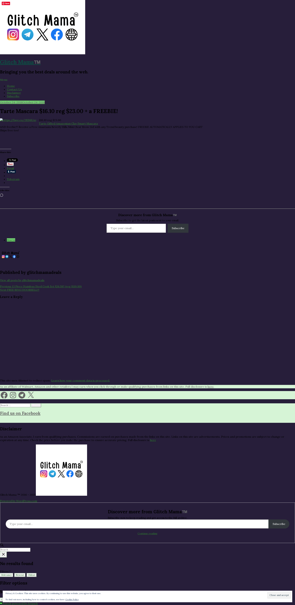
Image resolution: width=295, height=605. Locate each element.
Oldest (31, 575)
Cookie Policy (72, 599)
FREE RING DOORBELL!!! (19, 289)
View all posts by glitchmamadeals (22, 280)
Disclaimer (14, 92)
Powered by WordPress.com (18, 501)
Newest (20, 575)
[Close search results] (3, 555)
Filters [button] (9, 571)
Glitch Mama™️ (20, 62)
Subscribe (13, 96)
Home (11, 86)
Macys (11, 240)
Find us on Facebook (20, 413)
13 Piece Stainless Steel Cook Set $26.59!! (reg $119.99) (41, 286)
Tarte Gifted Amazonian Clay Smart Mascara (68, 123)
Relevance (6, 575)
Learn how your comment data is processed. (80, 380)
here (211, 386)
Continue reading (147, 533)
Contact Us (14, 89)
